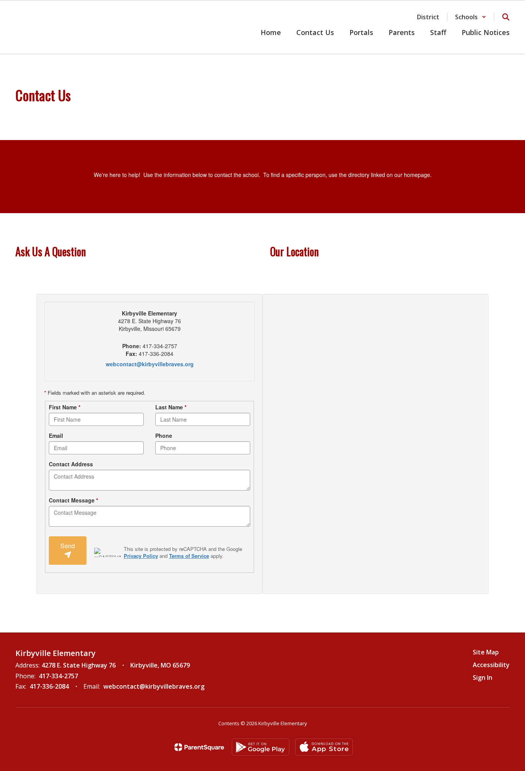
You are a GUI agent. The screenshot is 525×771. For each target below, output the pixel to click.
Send (67, 545)
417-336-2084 (49, 686)
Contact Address (71, 464)
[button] (470, 17)
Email (56, 435)
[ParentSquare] (199, 747)
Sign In (482, 677)
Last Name (170, 407)
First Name (64, 407)
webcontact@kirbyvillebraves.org (150, 364)
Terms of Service (189, 555)
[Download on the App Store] (324, 747)
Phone (163, 435)
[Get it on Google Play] (260, 747)
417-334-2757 (58, 676)
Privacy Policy (141, 555)
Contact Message (73, 500)
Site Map (486, 652)
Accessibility (491, 665)
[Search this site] (506, 17)
